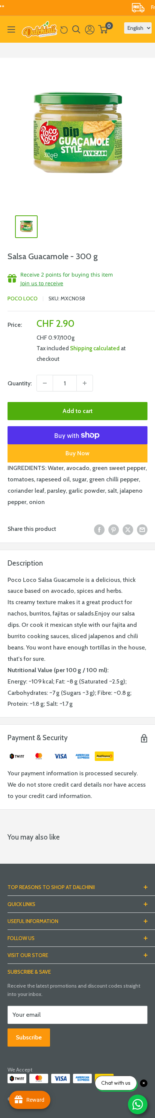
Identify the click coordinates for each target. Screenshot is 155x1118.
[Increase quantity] (85, 383)
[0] (103, 29)
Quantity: (20, 383)
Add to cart (77, 410)
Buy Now (77, 453)
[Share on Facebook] (99, 529)
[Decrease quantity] (45, 383)
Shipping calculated (95, 348)
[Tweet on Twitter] (128, 529)
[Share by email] (142, 529)
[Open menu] (11, 29)
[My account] (89, 29)
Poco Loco (23, 298)
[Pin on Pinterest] (113, 529)
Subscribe (29, 1037)
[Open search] (76, 29)
